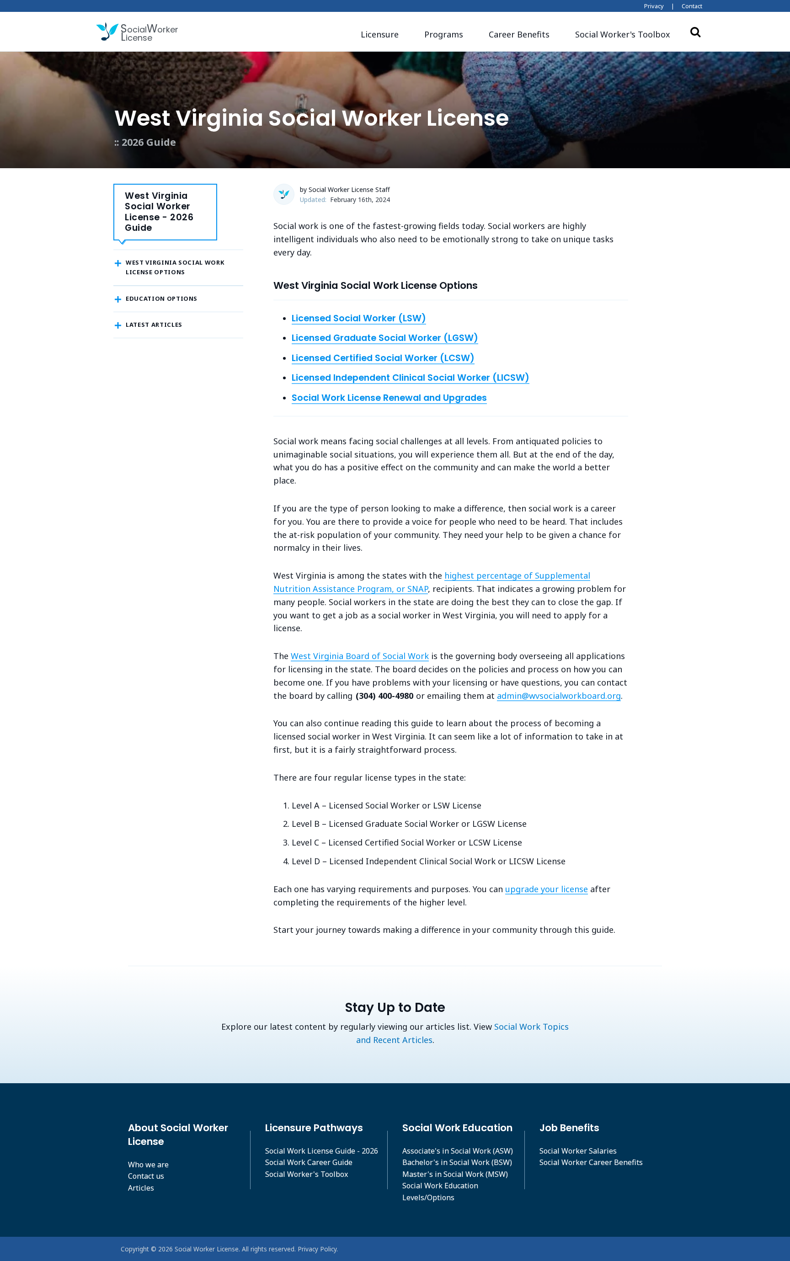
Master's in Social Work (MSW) (455, 1174)
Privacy (654, 6)
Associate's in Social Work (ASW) (457, 1151)
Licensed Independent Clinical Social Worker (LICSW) (410, 377)
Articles (141, 1188)
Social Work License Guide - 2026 (321, 1151)
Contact (692, 6)
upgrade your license (546, 888)
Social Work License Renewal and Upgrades (389, 397)
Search (695, 31)
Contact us (146, 1176)
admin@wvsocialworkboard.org (559, 695)
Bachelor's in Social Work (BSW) (457, 1162)
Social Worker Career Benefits (591, 1162)
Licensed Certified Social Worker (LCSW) (383, 357)
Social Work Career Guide (308, 1162)
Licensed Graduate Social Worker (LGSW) (385, 337)
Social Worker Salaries (578, 1151)
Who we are (148, 1165)
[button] (622, 34)
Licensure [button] (380, 34)
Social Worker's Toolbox (306, 1174)
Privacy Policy (317, 1249)
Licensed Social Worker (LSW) (359, 318)
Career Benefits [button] (519, 34)
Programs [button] (443, 34)
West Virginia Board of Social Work (360, 655)
